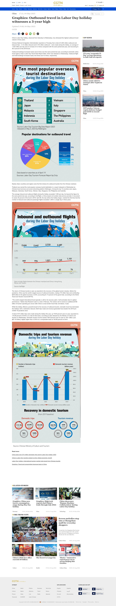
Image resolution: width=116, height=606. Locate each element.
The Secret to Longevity (46, 558)
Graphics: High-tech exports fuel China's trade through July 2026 (46, 503)
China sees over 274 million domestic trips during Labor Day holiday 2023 (34, 454)
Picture (60, 9)
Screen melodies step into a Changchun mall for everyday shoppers (69, 521)
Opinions (35, 9)
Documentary (73, 9)
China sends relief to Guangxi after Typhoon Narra (92, 82)
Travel (53, 9)
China (17, 9)
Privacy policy (91, 602)
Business (30, 9)
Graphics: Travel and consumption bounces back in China (29, 464)
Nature (56, 9)
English (13, 5)
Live (68, 9)
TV (99, 9)
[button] (15, 537)
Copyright (85, 602)
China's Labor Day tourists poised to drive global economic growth (32, 458)
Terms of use (78, 602)
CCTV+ (59, 597)
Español (17, 5)
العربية (25, 5)
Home (13, 9)
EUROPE (22, 597)
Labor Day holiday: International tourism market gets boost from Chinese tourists (36, 461)
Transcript (14, 597)
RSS (86, 5)
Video (64, 9)
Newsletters (91, 5)
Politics (25, 9)
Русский (29, 5)
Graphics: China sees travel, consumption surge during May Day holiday (22, 504)
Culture (45, 9)
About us (97, 602)
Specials (48, 594)
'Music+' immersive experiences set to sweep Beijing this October (68, 560)
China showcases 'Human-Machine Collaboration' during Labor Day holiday (69, 504)
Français (22, 5)
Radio (95, 9)
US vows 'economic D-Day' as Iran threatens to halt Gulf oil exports (92, 55)
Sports (49, 9)
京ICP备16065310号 (34, 602)
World (20, 9)
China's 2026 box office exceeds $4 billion (22, 559)
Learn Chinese (32, 597)
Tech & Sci (40, 9)
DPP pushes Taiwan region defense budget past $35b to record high (92, 110)
